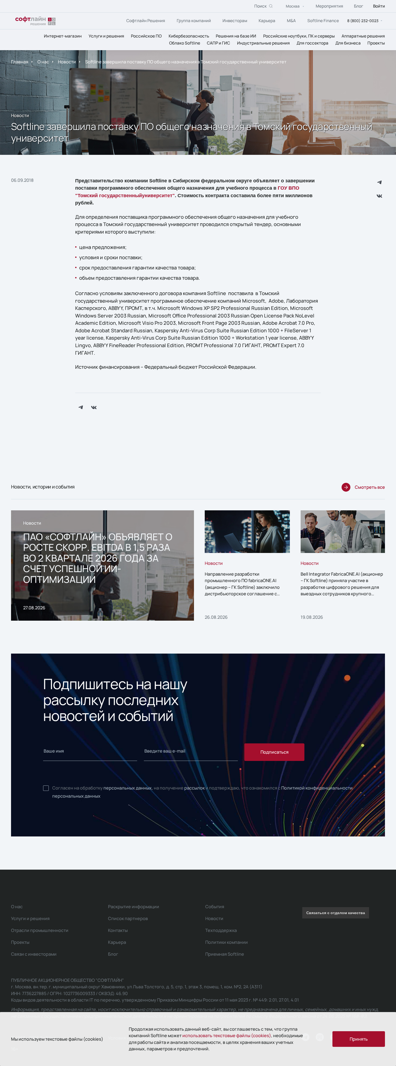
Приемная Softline (224, 954)
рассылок (194, 788)
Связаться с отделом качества (335, 913)
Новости (67, 61)
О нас (43, 61)
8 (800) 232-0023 (362, 20)
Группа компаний (194, 20)
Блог (358, 6)
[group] (102, 565)
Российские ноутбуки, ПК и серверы (299, 36)
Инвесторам (235, 20)
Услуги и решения (106, 36)
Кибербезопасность (189, 36)
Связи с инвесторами (34, 954)
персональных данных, (128, 788)
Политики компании (226, 942)
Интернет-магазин (63, 36)
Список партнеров (128, 918)
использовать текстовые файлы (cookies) (226, 1035)
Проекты (376, 43)
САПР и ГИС (218, 43)
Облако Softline (184, 43)
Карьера (267, 20)
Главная (19, 61)
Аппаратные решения (363, 36)
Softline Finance (323, 20)
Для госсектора (312, 43)
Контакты (118, 930)
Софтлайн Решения (145, 20)
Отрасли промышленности (39, 930)
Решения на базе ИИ (236, 36)
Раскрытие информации (133, 907)
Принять (359, 1039)
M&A (291, 20)
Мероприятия (329, 6)
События (214, 907)
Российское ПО (146, 36)
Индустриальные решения (263, 43)
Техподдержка (221, 930)
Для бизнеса (348, 43)
